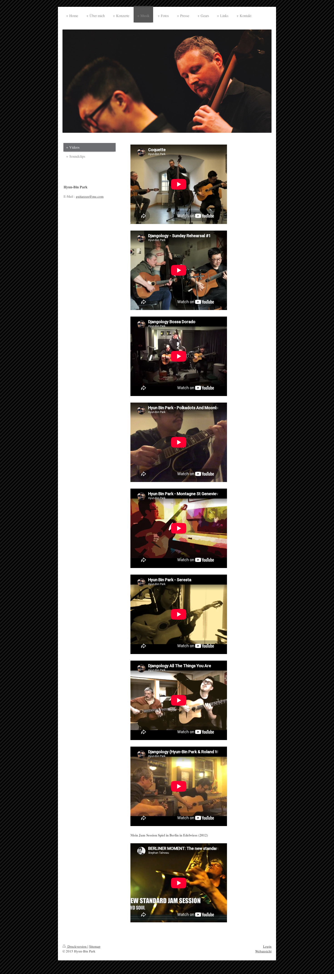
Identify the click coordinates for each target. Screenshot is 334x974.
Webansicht (263, 951)
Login (267, 946)
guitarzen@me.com (90, 196)
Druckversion (77, 946)
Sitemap (94, 946)
